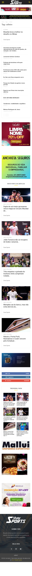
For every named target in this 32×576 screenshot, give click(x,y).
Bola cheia (6, 99)
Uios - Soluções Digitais (17, 560)
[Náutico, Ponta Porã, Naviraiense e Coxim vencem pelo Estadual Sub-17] (16, 325)
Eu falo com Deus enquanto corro (13, 77)
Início (3, 22)
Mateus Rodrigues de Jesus (11, 109)
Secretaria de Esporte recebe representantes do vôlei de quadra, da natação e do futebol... (14, 49)
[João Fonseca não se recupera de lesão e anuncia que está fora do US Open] (16, 228)
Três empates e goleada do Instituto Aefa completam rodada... (14, 274)
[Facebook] (11, 549)
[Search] (29, 2)
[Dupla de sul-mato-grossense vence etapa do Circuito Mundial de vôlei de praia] (16, 195)
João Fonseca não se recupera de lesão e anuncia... (15, 241)
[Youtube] (20, 549)
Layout (16, 555)
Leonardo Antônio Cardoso (11, 56)
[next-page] (7, 115)
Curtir (27, 373)
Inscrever (26, 380)
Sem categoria (7, 204)
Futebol (5, 29)
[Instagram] (16, 549)
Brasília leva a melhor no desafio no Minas (13, 33)
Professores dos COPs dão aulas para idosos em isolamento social (15, 70)
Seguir (27, 377)
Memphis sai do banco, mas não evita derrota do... (16, 306)
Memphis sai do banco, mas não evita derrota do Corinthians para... (22, 418)
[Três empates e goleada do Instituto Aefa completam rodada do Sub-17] (16, 260)
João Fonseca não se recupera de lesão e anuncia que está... (22, 404)
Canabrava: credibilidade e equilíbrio (14, 103)
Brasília (5, 52)
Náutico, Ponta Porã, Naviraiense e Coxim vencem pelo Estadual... (14, 339)
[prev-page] (4, 115)
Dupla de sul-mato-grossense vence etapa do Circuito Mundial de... (16, 209)
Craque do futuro (7, 58)
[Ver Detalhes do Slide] (16, 167)
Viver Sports (6, 39)
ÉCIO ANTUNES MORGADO (11, 98)
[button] (3, 2)
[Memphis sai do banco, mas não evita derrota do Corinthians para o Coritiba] (16, 293)
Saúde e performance (8, 79)
